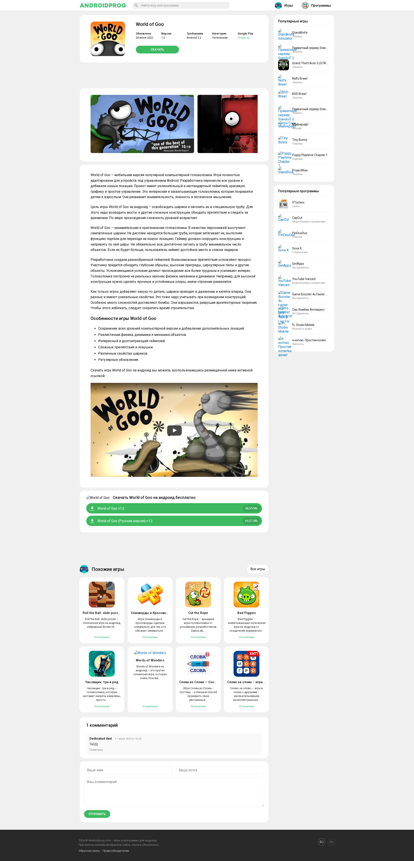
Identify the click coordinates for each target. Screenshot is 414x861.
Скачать (157, 49)
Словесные (150, 706)
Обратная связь (89, 850)
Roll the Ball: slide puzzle (102, 613)
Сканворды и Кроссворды (152, 613)
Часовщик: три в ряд (101, 682)
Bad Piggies (246, 613)
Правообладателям (116, 850)
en (331, 842)
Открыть (243, 37)
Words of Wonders (150, 660)
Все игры (257, 569)
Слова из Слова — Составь (200, 682)
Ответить (96, 749)
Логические (219, 37)
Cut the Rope (198, 613)
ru (321, 842)
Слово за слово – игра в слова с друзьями (261, 682)
